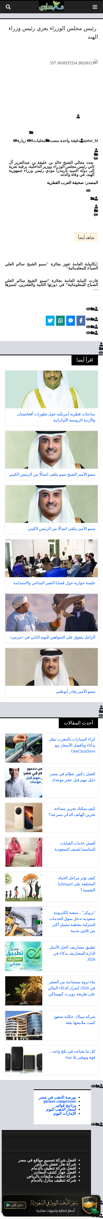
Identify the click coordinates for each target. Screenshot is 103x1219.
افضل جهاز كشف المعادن (55, 1172)
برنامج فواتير (65, 1105)
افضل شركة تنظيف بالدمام (53, 1168)
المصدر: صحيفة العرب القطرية (72, 182)
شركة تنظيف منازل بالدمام (53, 1180)
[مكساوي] (51, 6)
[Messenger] (70, 321)
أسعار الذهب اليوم (61, 1109)
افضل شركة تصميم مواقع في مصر (47, 1160)
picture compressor (60, 1101)
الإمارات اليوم (65, 1113)
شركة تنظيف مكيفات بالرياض (51, 1176)
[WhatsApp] (60, 321)
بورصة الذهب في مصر (57, 1097)
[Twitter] (50, 321)
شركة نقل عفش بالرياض (55, 1164)
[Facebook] (80, 321)
